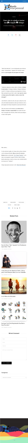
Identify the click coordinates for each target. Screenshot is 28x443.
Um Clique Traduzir (18, 155)
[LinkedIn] (17, 208)
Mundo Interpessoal (9, 25)
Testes (14, 16)
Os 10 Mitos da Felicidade (8, 296)
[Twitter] (12, 35)
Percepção (13, 202)
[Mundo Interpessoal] (14, 7)
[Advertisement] (14, 53)
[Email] (19, 35)
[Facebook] (8, 35)
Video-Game (17, 205)
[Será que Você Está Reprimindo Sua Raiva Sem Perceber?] (14, 311)
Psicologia (21, 202)
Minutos (5, 202)
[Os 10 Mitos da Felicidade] (14, 285)
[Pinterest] (16, 35)
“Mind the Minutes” (21, 165)
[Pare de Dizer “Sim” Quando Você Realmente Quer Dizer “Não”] (14, 232)
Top (14, 440)
